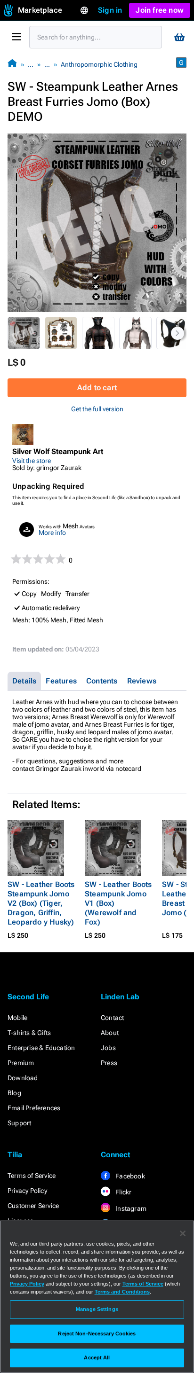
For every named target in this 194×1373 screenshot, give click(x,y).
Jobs (108, 1047)
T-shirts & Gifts (29, 1032)
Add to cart (97, 387)
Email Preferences (34, 1108)
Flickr (122, 1192)
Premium (21, 1063)
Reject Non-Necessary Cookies (97, 1333)
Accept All (97, 1357)
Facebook (129, 1176)
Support (19, 1123)
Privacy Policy (27, 1190)
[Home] (12, 64)
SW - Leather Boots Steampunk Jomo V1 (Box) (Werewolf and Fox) (118, 903)
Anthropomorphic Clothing (99, 64)
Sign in (110, 10)
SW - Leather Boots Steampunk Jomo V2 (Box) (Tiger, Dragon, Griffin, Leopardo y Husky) (41, 903)
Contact (112, 1017)
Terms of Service (32, 1175)
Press (109, 1063)
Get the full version (97, 409)
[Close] (182, 1233)
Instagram (130, 1208)
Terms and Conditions (122, 1292)
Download (23, 1078)
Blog (14, 1093)
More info (52, 532)
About (110, 1032)
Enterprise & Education (41, 1047)
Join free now (160, 10)
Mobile (17, 1017)
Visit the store (31, 460)
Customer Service (33, 1205)
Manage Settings (97, 1309)
